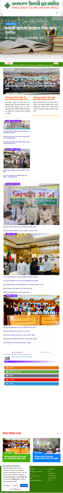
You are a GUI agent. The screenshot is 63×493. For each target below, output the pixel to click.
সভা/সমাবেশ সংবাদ (12, 184)
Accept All (23, 485)
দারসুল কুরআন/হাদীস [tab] (18, 352)
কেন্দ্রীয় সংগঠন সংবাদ (13, 121)
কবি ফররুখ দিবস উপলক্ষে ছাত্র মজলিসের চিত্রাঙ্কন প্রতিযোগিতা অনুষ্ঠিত (46, 458)
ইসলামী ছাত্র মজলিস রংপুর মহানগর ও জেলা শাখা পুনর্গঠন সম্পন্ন (17, 289)
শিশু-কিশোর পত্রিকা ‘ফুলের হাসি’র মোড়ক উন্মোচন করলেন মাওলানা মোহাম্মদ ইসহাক (16, 137)
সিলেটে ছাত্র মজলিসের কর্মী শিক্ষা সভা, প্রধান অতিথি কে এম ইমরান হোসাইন (20, 231)
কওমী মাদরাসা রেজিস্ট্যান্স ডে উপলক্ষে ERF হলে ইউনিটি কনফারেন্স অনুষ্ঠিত (20, 281)
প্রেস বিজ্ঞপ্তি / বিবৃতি (12, 150)
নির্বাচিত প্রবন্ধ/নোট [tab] (46, 352)
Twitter (11, 384)
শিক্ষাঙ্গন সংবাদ (11, 296)
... (11, 113)
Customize (7, 485)
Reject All (15, 485)
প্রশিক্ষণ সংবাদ (11, 234)
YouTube (11, 380)
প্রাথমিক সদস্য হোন (14, 372)
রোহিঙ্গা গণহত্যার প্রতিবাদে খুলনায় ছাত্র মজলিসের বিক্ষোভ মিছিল (16, 171)
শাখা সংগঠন (8, 453)
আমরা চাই (9, 26)
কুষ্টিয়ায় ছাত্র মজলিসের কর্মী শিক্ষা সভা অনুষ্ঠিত (21, 357)
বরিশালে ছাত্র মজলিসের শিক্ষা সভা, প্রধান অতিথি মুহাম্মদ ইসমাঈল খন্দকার (30, 87)
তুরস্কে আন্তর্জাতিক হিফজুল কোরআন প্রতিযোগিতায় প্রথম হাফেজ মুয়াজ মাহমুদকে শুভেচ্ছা (31, 65)
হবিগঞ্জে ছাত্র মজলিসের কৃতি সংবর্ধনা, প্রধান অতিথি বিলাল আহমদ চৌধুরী (19, 328)
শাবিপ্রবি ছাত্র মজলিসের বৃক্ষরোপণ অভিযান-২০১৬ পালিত (16, 331)
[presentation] (6, 43)
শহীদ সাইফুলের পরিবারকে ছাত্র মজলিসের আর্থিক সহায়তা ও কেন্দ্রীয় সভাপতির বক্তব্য (16, 143)
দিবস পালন (38, 453)
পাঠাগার (10, 376)
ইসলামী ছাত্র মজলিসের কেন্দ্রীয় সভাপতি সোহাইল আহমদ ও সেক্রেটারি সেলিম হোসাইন (16, 132)
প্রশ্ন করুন (11, 368)
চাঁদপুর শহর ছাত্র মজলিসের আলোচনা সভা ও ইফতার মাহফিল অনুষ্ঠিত (19, 335)
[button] (55, 71)
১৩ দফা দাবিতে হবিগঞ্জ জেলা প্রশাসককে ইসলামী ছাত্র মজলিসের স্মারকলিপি (20, 277)
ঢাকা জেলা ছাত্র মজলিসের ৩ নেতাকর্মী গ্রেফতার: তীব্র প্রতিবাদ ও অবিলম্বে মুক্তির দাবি (15, 176)
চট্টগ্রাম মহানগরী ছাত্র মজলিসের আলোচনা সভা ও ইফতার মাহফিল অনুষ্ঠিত (20, 339)
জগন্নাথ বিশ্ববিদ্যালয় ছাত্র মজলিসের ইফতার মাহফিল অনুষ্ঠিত (16, 343)
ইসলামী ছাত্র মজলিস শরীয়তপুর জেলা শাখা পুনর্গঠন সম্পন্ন (16, 293)
